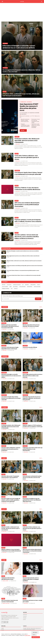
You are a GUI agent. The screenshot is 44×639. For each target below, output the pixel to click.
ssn (22, 284)
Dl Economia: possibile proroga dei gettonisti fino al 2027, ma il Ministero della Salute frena (32, 500)
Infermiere (25, 614)
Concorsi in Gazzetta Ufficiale (30, 347)
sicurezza (15, 288)
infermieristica (29, 286)
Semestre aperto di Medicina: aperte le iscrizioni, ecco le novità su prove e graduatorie (10, 449)
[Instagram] (5, 622)
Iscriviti (23, 130)
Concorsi (25, 616)
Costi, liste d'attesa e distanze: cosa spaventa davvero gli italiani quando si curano (27, 157)
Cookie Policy (27, 635)
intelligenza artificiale (5, 288)
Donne (2, 629)
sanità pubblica (33, 284)
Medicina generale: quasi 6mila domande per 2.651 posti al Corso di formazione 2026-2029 (10, 326)
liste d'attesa (15, 286)
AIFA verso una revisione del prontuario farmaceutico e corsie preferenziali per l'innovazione (27, 204)
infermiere (27, 284)
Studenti (24, 617)
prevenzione (9, 284)
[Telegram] (7, 622)
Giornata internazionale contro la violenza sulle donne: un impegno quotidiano (31, 579)
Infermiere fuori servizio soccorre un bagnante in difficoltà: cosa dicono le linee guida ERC (31, 398)
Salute (2, 628)
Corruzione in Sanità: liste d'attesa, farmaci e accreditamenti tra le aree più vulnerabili (11, 398)
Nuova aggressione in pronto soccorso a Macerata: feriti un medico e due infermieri (32, 376)
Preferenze (35, 632)
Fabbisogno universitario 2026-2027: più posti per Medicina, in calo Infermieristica (32, 449)
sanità (10, 286)
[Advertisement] (22, 12)
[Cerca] (42, 1)
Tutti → (41, 356)
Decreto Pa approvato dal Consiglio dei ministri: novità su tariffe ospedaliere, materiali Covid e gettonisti (10, 500)
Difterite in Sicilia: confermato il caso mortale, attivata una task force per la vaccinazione (10, 528)
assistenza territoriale (17, 284)
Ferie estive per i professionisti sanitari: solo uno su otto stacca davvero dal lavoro (32, 478)
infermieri (3, 284)
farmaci (38, 284)
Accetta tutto (35, 637)
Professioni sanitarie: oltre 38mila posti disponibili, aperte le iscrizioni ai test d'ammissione (27, 140)
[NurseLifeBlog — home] (22, 1)
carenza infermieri (22, 286)
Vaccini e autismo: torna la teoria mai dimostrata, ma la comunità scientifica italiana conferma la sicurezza (27, 236)
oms (11, 288)
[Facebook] (2, 622)
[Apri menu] (2, 1)
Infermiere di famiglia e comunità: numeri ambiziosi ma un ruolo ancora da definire (11, 376)
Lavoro (24, 619)
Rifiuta (34, 634)
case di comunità (5, 286)
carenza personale (37, 286)
